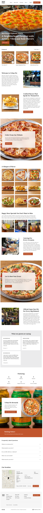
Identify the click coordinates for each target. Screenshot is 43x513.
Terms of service (9, 504)
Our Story (17, 496)
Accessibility (15, 504)
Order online (35, 486)
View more (5, 345)
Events (25, 496)
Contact (7, 499)
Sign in (31, 2)
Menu (11, 2)
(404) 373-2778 (27, 476)
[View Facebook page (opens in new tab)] (2, 509)
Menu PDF (16, 2)
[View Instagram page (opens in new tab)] (4, 509)
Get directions (36, 473)
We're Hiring (8, 497)
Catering (21, 2)
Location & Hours (27, 497)
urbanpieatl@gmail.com (29, 478)
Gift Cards (17, 497)
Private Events (9, 496)
